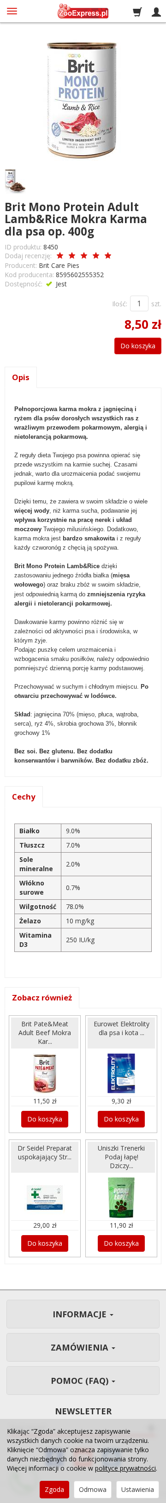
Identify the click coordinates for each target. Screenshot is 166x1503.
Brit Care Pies (59, 265)
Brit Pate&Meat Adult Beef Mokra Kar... (44, 1032)
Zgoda (54, 1489)
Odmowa (93, 1489)
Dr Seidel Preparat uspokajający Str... (45, 1152)
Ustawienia (137, 1489)
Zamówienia (81, 1347)
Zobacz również (42, 997)
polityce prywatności (125, 1468)
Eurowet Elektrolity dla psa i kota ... (121, 1028)
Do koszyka (137, 345)
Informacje (81, 1314)
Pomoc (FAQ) (81, 1380)
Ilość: (119, 303)
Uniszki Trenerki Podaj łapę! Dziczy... (121, 1157)
